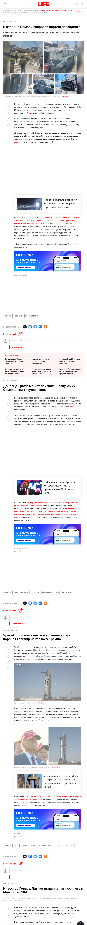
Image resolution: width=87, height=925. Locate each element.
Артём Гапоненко (21, 552)
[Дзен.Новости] (25, 327)
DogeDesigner (55, 813)
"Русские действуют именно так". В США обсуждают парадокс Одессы (69, 371)
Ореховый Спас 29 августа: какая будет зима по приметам (69, 361)
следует (17, 142)
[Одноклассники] (45, 327)
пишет (72, 406)
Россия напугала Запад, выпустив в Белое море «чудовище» (41, 371)
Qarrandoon (64, 96)
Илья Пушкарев (21, 882)
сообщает (28, 113)
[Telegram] (35, 327)
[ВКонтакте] (40, 327)
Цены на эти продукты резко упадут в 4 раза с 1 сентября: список (15, 371)
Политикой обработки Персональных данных (57, 10)
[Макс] (30, 327)
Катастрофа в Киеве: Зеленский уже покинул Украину (15, 361)
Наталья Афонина (21, 275)
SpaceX (43, 703)
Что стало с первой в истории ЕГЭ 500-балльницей (40, 361)
